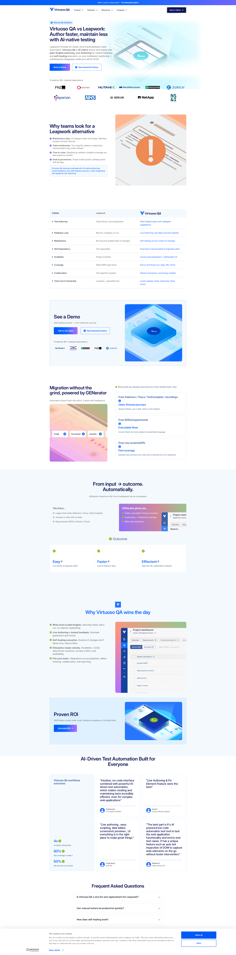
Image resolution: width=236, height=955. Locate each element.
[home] (60, 10)
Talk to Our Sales (66, 331)
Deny (199, 943)
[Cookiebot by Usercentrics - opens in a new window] (32, 950)
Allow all (198, 935)
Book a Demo (60, 67)
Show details (54, 950)
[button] (78, 10)
